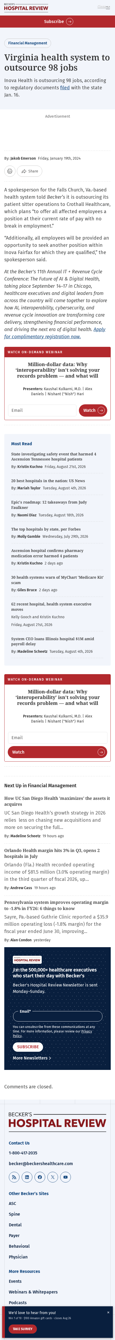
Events (15, 1281)
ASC (12, 1203)
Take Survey (23, 1329)
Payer (14, 1235)
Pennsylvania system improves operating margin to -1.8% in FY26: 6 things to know (56, 905)
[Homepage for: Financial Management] (26, 7)
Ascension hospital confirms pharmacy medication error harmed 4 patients (47, 553)
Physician (18, 1257)
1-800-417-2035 (23, 1152)
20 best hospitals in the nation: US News (48, 480)
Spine (14, 1214)
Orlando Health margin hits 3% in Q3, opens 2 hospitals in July (52, 853)
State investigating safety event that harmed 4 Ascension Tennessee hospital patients (53, 456)
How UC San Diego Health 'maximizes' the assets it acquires (57, 801)
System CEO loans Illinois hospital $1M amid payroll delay (52, 641)
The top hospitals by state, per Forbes (46, 529)
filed (65, 88)
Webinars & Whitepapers (33, 1292)
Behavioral (19, 1246)
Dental (15, 1224)
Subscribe (54, 21)
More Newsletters (30, 1058)
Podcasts (18, 1302)
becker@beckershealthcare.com (41, 1163)
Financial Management (27, 43)
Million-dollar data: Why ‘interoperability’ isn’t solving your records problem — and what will (58, 370)
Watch (89, 410)
